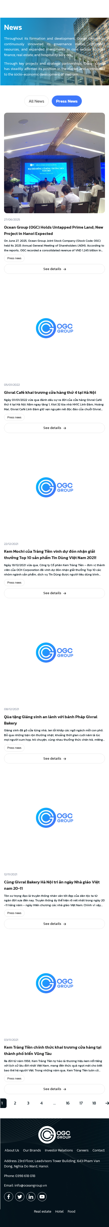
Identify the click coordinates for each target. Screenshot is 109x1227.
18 (94, 1103)
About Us (12, 1150)
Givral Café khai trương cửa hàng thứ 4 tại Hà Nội (50, 392)
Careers (82, 1150)
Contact (99, 1150)
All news (36, 101)
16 (68, 1103)
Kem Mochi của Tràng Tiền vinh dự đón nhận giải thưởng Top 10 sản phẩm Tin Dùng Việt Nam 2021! (50, 554)
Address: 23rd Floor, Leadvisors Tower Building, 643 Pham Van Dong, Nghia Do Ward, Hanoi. (52, 1163)
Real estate (42, 1211)
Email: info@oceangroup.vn (25, 1185)
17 (81, 1103)
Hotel (59, 1211)
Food (71, 1211)
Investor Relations (59, 1150)
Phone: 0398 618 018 (19, 1175)
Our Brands (32, 1150)
